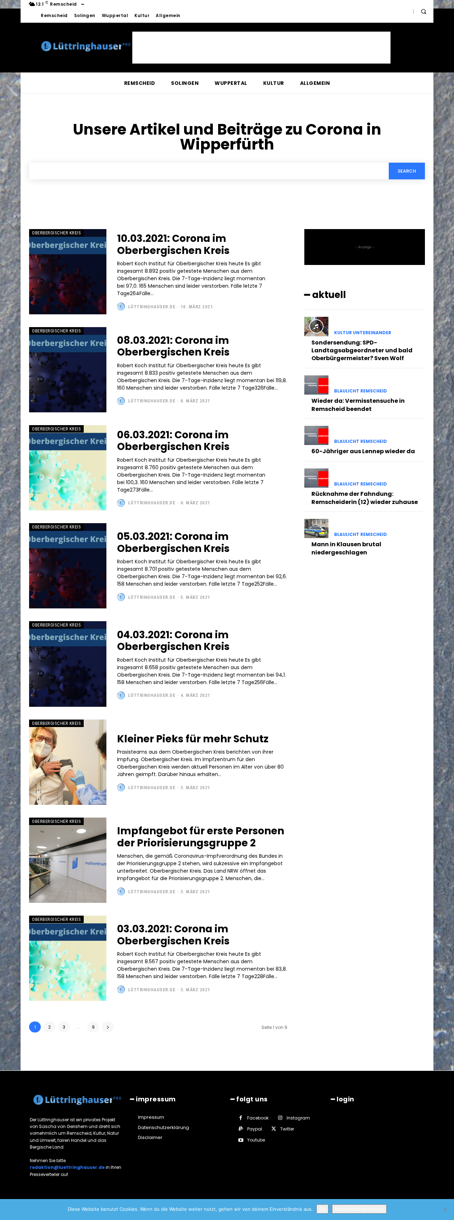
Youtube (256, 1140)
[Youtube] (240, 1140)
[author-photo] (122, 306)
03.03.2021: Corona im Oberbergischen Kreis (173, 935)
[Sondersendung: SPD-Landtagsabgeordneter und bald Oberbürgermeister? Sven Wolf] (316, 326)
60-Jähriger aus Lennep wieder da (363, 451)
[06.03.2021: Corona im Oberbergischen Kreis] (67, 467)
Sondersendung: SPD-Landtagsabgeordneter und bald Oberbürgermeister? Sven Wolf (362, 350)
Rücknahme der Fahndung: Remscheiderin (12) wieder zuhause (364, 498)
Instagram (298, 1118)
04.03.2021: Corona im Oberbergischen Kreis (173, 641)
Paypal (254, 1129)
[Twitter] (273, 1128)
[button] (423, 11)
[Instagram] (280, 1117)
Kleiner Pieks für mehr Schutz (192, 739)
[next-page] (108, 1026)
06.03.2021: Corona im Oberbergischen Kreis (173, 441)
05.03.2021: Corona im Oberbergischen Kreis (173, 542)
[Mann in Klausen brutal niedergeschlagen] (316, 528)
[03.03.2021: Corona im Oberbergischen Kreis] (67, 958)
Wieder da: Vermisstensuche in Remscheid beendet (358, 405)
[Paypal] (240, 1128)
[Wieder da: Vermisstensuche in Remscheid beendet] (316, 385)
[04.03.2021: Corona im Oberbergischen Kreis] (67, 663)
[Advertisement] (261, 48)
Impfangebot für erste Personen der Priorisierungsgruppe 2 (200, 837)
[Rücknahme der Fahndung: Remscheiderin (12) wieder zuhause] (316, 478)
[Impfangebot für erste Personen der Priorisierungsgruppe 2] (67, 860)
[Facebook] (240, 1117)
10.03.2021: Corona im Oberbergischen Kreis (173, 244)
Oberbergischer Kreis (56, 232)
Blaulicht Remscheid (360, 391)
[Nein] (445, 1209)
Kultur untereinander (362, 333)
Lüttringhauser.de (152, 306)
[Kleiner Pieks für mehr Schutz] (67, 762)
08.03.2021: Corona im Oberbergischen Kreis (173, 346)
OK (322, 1209)
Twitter (287, 1129)
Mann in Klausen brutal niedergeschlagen (346, 548)
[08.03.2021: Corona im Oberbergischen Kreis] (67, 369)
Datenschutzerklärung (359, 1209)
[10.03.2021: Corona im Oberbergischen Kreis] (67, 271)
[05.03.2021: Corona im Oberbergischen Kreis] (67, 565)
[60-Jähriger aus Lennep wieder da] (316, 435)
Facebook (257, 1118)
